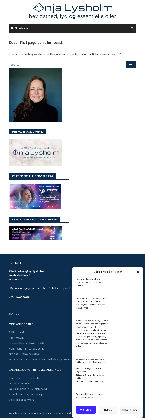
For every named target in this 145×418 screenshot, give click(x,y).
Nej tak (108, 409)
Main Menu (21, 28)
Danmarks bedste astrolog (25, 378)
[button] (138, 272)
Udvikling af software (21, 399)
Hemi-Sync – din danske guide (26, 348)
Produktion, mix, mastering (25, 394)
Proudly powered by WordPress (26, 413)
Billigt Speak (16, 332)
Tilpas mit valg (129, 409)
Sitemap (14, 313)
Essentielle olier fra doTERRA (27, 343)
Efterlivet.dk (16, 337)
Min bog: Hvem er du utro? (24, 354)
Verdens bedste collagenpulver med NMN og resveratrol (42, 359)
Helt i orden (85, 409)
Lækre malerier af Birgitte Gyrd (28, 388)
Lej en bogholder (19, 383)
